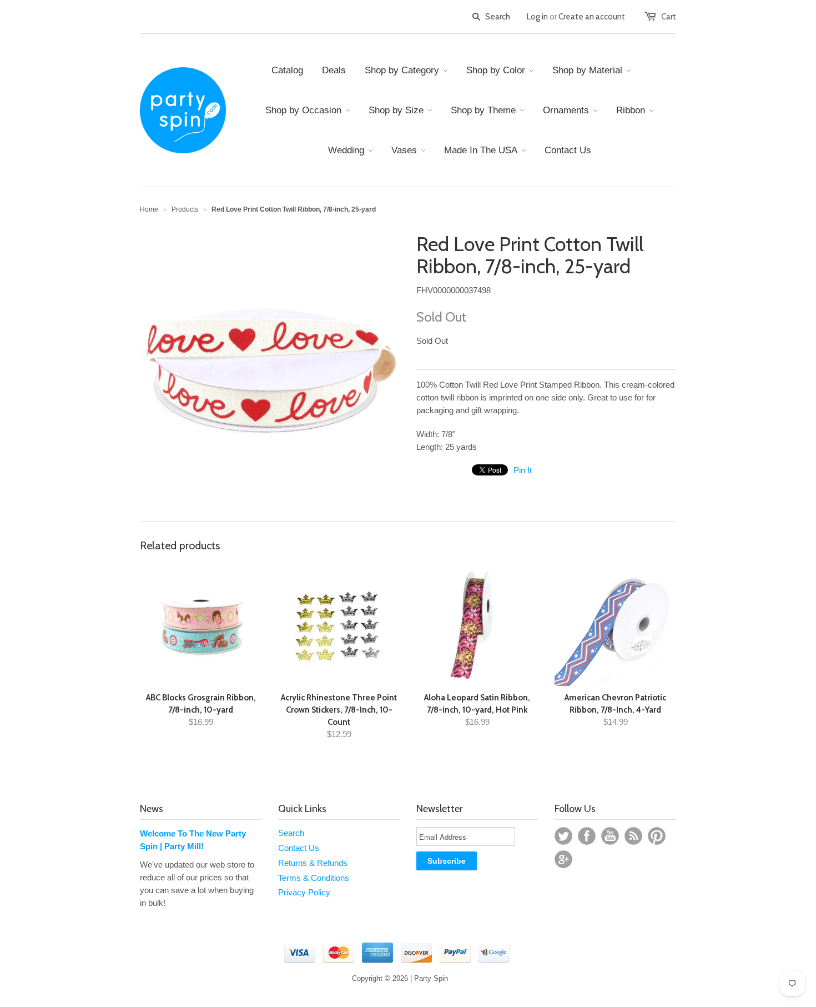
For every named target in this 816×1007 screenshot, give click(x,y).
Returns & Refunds (312, 863)
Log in (537, 17)
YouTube (610, 836)
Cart (668, 17)
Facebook (587, 836)
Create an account (591, 17)
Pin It (522, 470)
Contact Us (298, 848)
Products (185, 209)
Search (291, 833)
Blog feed (633, 836)
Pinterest (657, 836)
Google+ (563, 859)
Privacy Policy (304, 892)
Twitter (563, 836)
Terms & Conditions (313, 878)
